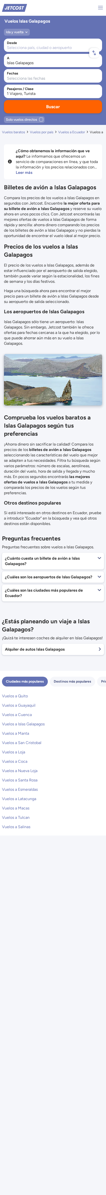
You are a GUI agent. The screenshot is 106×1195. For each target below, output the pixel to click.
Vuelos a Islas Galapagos (23, 724)
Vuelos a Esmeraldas (20, 789)
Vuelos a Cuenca (17, 714)
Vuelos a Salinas (16, 826)
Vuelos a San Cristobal (21, 742)
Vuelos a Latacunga (19, 798)
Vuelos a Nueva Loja (19, 770)
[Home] (14, 7)
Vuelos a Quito (15, 696)
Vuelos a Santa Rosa (19, 780)
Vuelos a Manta (15, 733)
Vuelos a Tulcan (16, 817)
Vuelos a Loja (13, 752)
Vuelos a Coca (14, 761)
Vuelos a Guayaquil (18, 705)
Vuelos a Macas (15, 808)
